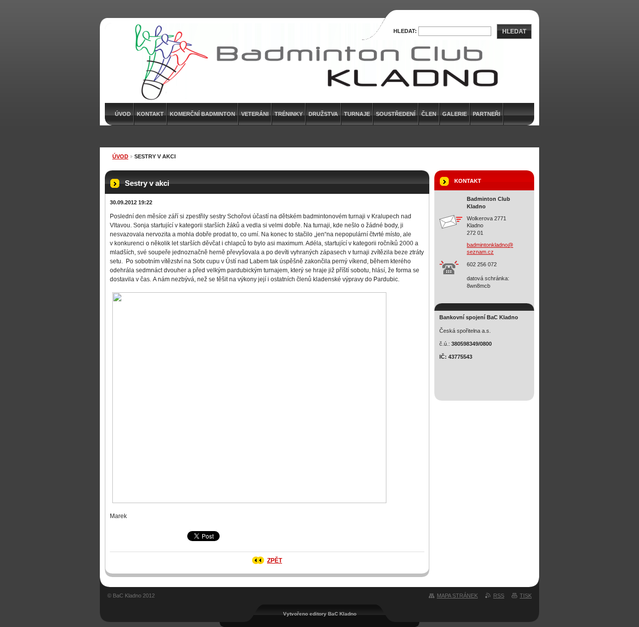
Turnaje (357, 114)
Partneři (486, 114)
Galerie (454, 114)
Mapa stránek (457, 596)
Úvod (120, 156)
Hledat (514, 31)
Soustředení (395, 114)
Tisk (526, 596)
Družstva (323, 114)
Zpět (274, 560)
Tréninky (289, 114)
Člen (428, 114)
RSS (498, 596)
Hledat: (405, 31)
